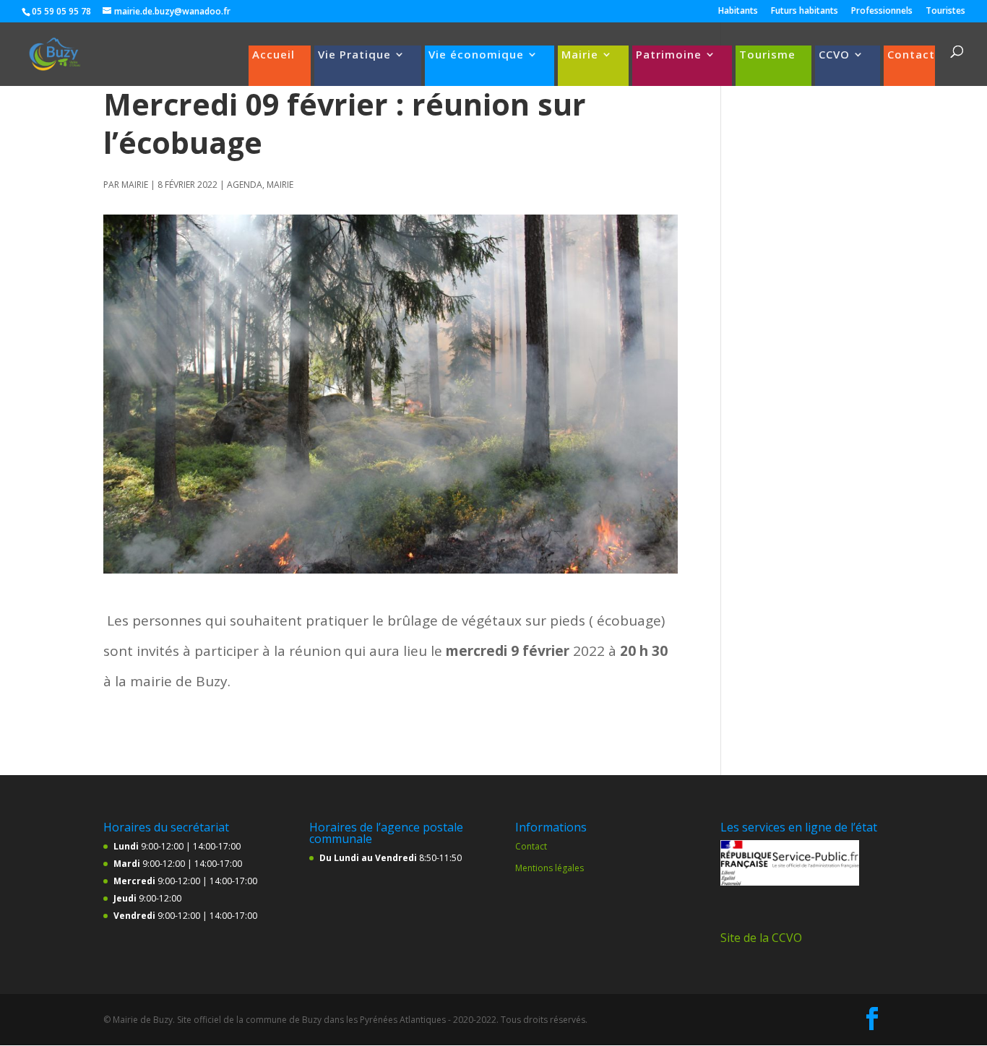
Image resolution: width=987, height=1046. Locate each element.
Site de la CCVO (761, 938)
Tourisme (767, 55)
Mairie (579, 55)
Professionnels (882, 12)
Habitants (738, 12)
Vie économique (476, 55)
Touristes (945, 12)
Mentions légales (549, 868)
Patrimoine (669, 55)
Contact (911, 55)
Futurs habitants (804, 12)
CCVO (834, 55)
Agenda (244, 184)
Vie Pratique (354, 55)
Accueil (273, 55)
